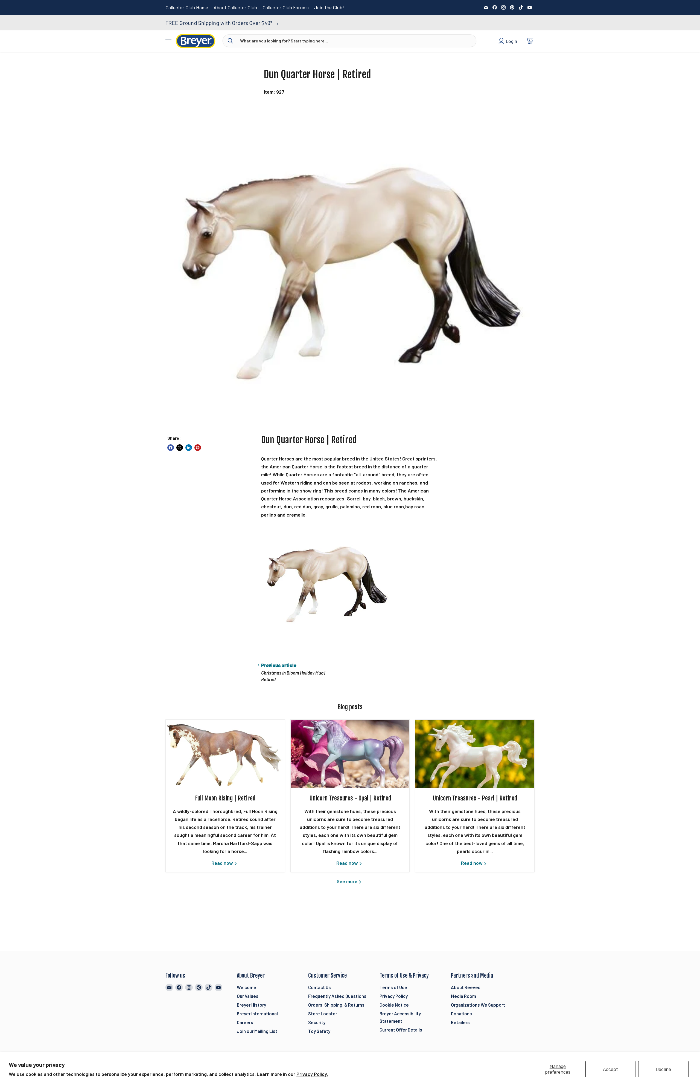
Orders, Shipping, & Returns (336, 1004)
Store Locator (322, 1013)
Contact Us (319, 987)
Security (316, 1022)
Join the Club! (329, 7)
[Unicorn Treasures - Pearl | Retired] (474, 754)
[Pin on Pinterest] (197, 447)
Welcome (246, 987)
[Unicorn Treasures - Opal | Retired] (350, 754)
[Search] (230, 41)
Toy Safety (319, 1031)
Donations (461, 1013)
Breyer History (251, 1004)
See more (347, 881)
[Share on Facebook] (170, 447)
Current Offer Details (401, 1029)
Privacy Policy (394, 996)
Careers (245, 1022)
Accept (610, 1069)
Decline (663, 1069)
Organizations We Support (478, 1004)
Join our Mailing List (257, 1031)
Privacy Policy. (312, 1074)
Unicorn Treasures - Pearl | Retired (475, 798)
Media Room (463, 996)
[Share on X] (179, 447)
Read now (222, 863)
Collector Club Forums (285, 7)
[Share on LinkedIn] (188, 447)
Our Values (247, 996)
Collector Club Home (186, 7)
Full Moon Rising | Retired (225, 798)
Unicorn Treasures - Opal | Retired (350, 798)
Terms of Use (393, 987)
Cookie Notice (394, 1004)
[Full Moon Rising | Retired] (225, 754)
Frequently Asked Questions (337, 996)
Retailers (460, 1022)
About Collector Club (235, 7)
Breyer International (257, 1013)
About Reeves (465, 987)
